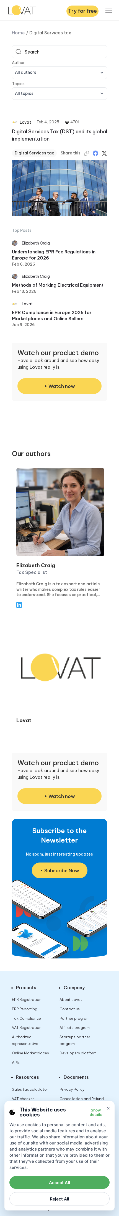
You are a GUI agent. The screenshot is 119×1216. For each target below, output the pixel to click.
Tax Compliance (26, 1018)
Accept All (59, 1182)
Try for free (82, 10)
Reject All (59, 1199)
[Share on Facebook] (95, 153)
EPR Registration (27, 999)
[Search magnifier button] (18, 51)
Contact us (70, 1009)
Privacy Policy (72, 1089)
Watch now (61, 386)
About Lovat (71, 999)
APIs (16, 1062)
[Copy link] (86, 153)
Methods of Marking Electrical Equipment (58, 285)
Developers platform (78, 1053)
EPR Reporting (24, 1009)
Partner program (74, 1018)
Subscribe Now (61, 871)
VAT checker (23, 1099)
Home (18, 32)
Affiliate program (75, 1027)
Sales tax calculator (30, 1089)
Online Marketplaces (30, 1053)
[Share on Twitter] (104, 153)
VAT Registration (27, 1027)
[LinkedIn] (19, 606)
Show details (96, 1112)
